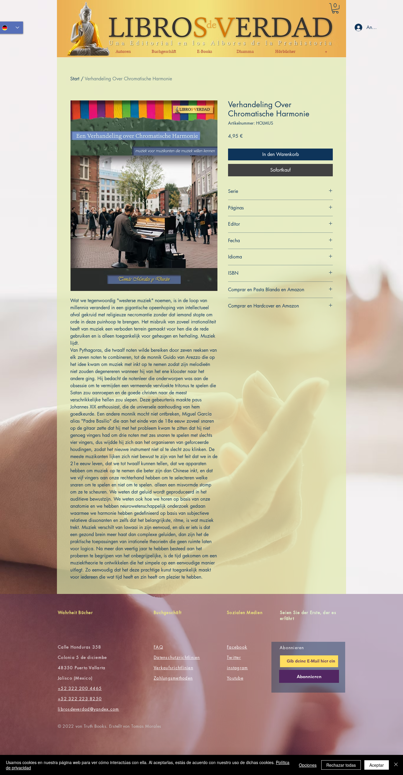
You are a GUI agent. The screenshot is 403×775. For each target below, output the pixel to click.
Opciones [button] (308, 765)
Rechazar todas (341, 765)
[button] (335, 8)
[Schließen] (395, 765)
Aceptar (376, 765)
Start (74, 79)
